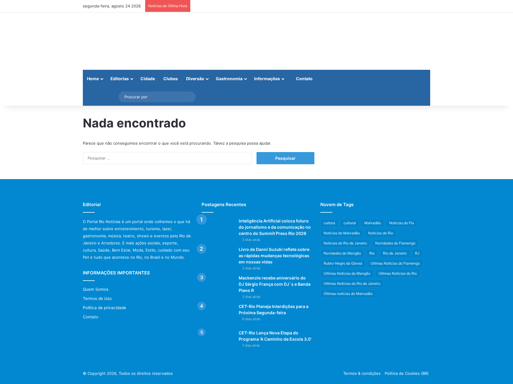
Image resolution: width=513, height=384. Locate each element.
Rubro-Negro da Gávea (343, 263)
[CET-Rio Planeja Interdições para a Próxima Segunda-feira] (218, 315)
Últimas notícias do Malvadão (348, 293)
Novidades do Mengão (342, 253)
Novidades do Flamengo (395, 243)
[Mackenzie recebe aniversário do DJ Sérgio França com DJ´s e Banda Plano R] (218, 286)
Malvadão (372, 223)
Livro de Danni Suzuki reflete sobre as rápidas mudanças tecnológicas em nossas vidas (274, 255)
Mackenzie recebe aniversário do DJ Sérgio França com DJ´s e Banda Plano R (275, 284)
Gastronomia (229, 78)
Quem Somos (95, 289)
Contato (304, 78)
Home (93, 78)
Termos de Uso (97, 298)
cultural (349, 223)
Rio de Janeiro (395, 253)
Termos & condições (362, 373)
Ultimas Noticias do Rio (398, 273)
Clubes (170, 78)
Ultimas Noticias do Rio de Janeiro (352, 283)
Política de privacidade (104, 307)
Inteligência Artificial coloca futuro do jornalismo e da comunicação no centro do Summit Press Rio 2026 (275, 227)
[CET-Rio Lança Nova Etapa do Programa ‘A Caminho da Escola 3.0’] (218, 341)
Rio (372, 253)
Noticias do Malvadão (342, 233)
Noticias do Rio (380, 233)
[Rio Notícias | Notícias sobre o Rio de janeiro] (120, 41)
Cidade (147, 78)
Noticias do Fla (401, 223)
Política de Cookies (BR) (407, 373)
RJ (417, 253)
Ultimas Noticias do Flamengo (395, 263)
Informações (267, 78)
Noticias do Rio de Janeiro (345, 243)
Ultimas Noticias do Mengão (347, 273)
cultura (329, 223)
